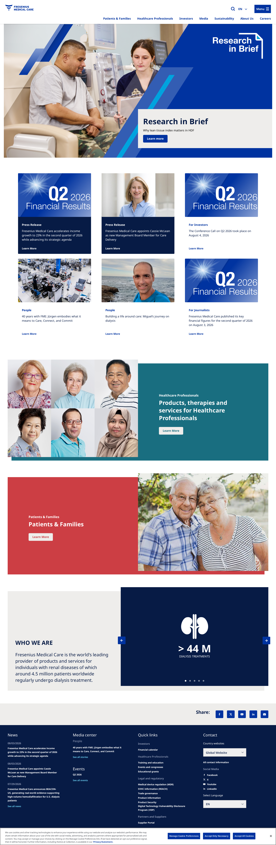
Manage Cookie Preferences (184, 835)
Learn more (155, 138)
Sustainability (224, 18)
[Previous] (124, 640)
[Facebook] (219, 714)
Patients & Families (117, 18)
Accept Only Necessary (216, 835)
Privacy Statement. (103, 841)
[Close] (270, 835)
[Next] (263, 640)
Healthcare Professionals (155, 18)
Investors (186, 18)
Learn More (29, 248)
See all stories (80, 757)
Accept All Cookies (244, 835)
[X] (231, 714)
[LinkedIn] (253, 714)
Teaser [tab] (185, 681)
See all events (80, 780)
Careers (265, 18)
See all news (14, 806)
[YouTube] (242, 714)
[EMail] (264, 714)
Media (203, 18)
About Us (246, 18)
